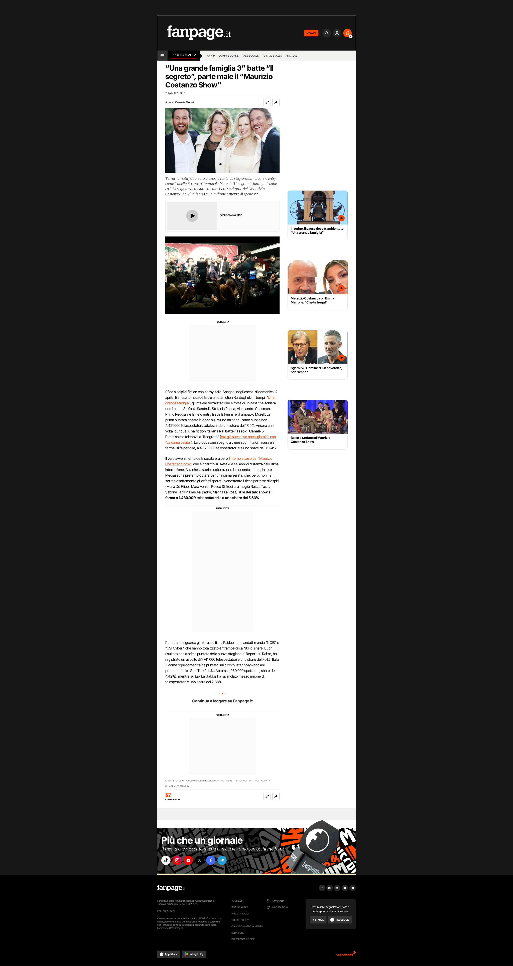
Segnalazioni (239, 907)
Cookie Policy (240, 919)
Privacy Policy (240, 913)
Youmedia (237, 900)
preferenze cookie (243, 939)
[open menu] (162, 56)
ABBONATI (311, 33)
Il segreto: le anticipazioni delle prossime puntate (194, 781)
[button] (276, 102)
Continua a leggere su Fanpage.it (222, 701)
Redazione (237, 932)
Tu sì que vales (272, 55)
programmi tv (262, 781)
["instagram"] (177, 860)
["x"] (199, 860)
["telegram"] (222, 860)
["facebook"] (210, 860)
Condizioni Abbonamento (247, 926)
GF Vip (211, 55)
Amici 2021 (292, 55)
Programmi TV (184, 55)
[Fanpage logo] (194, 33)
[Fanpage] (171, 888)
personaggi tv (243, 781)
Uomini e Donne (228, 55)
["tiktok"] (166, 860)
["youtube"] (188, 860)
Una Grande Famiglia (177, 786)
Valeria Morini (185, 102)
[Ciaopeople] (346, 955)
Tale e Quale (250, 55)
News (229, 781)
